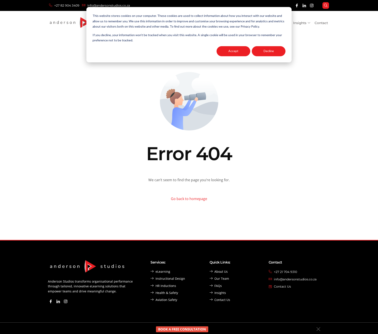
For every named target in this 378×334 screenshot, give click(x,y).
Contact (321, 23)
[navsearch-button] (325, 5)
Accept (233, 51)
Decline (269, 51)
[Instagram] (312, 5)
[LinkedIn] (304, 5)
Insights (299, 23)
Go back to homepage (189, 198)
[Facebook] (297, 5)
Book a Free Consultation (182, 329)
